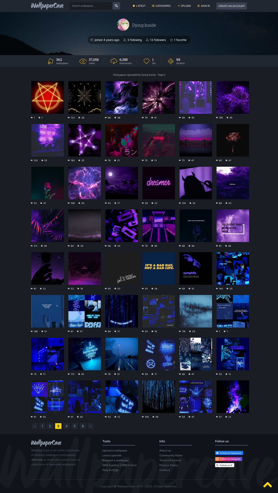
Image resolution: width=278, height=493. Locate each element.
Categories (163, 5)
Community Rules (171, 455)
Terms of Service (170, 460)
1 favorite (180, 40)
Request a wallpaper (115, 460)
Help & (110, 470)
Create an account (231, 6)
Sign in (205, 5)
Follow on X (226, 465)
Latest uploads (111, 455)
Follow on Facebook (230, 453)
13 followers (158, 40)
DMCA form (129, 465)
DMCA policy (110, 465)
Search (116, 5)
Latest (141, 5)
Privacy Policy (168, 465)
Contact (164, 470)
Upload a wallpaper (114, 450)
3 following (134, 40)
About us (165, 450)
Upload (186, 5)
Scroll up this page (267, 484)
